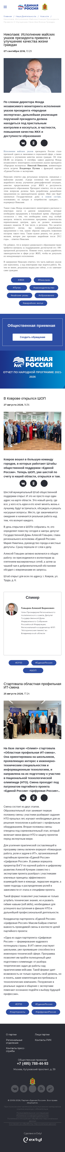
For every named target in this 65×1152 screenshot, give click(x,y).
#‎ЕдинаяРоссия (43, 1004)
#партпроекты (17, 1012)
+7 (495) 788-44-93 (32, 1063)
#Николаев (44, 280)
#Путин (17, 287)
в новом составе (51, 196)
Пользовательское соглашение (33, 1113)
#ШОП (33, 670)
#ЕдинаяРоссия (43, 662)
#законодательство (43, 287)
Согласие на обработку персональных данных (32, 1124)
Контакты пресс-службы (15, 1049)
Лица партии (42, 1034)
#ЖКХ (21, 280)
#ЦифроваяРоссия (46, 1012)
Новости (44, 16)
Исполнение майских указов (18, 151)
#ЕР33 (18, 662)
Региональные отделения (14, 1041)
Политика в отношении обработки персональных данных (32, 1119)
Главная (8, 16)
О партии (11, 1034)
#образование (46, 295)
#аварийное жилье (33, 303)
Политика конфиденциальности (32, 1116)
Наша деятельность (26, 16)
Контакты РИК (43, 1040)
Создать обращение (32, 337)
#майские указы (19, 295)
